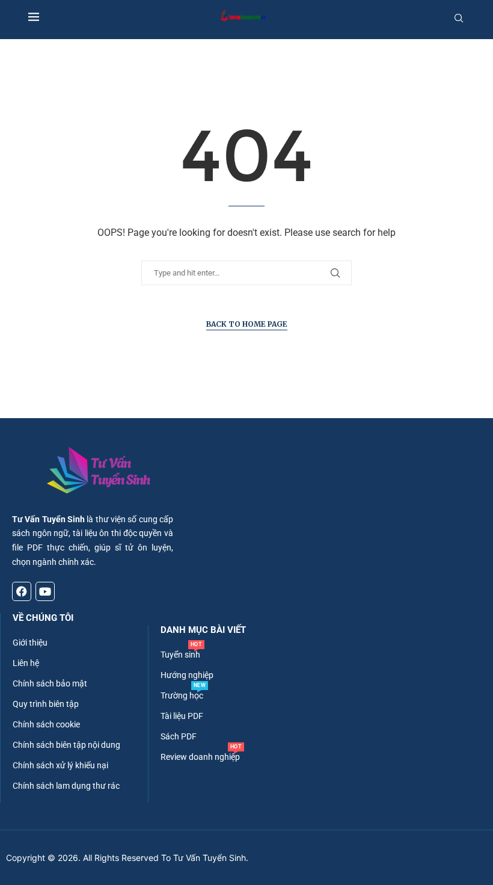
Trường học (182, 695)
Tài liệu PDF (182, 716)
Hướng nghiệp (187, 675)
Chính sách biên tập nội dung (66, 745)
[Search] (459, 18)
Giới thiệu (30, 642)
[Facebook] (21, 591)
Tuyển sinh (180, 654)
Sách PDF (179, 736)
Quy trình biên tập (46, 704)
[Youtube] (45, 591)
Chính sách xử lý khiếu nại (60, 765)
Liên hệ (26, 663)
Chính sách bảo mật (50, 683)
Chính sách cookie (46, 724)
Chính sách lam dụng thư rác (66, 786)
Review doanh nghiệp (200, 757)
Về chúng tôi (43, 618)
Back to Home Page (246, 323)
